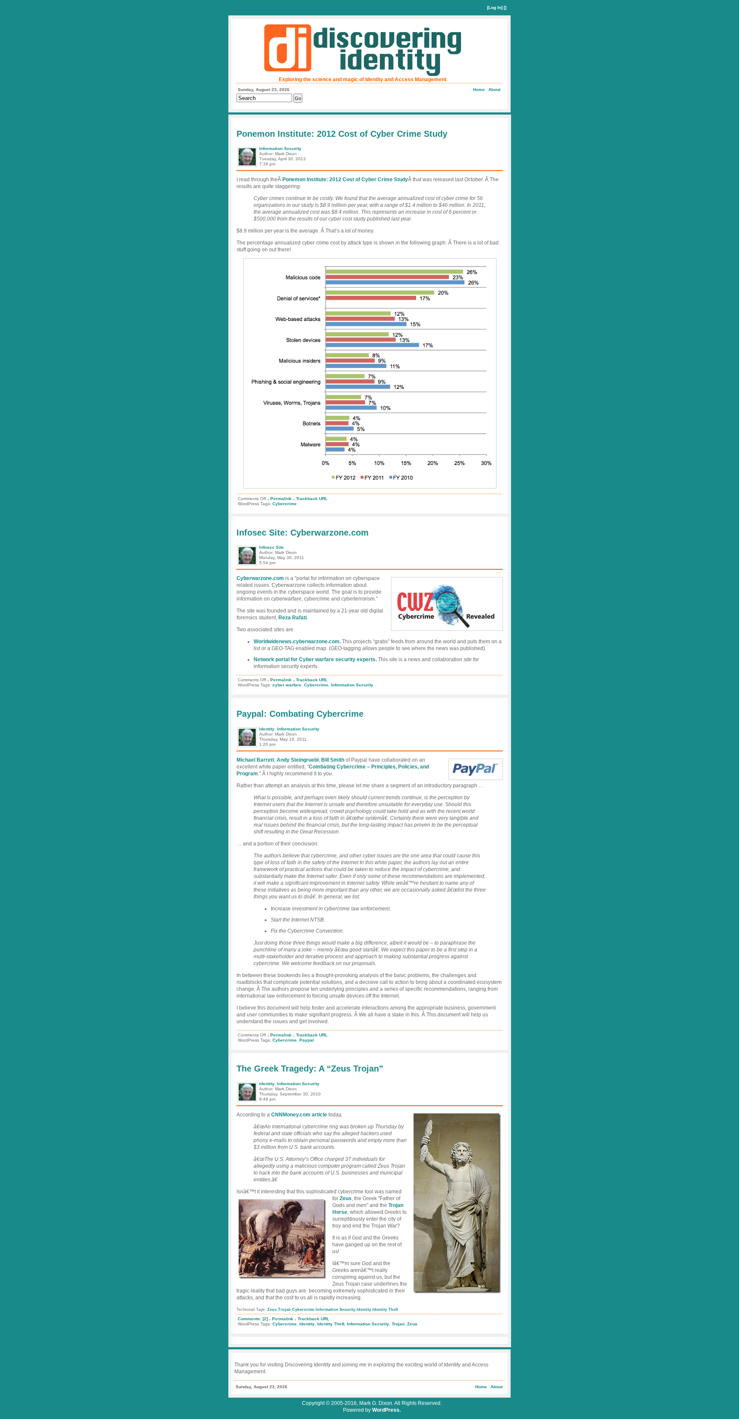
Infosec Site (271, 547)
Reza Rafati (292, 618)
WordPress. (386, 1410)
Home (479, 89)
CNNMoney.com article (299, 1115)
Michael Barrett (255, 760)
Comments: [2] (253, 1318)
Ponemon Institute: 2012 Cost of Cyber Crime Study (341, 133)
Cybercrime (284, 503)
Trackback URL (312, 498)
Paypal (306, 1040)
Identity (267, 729)
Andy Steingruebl (298, 760)
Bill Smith (332, 760)
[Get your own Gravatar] (247, 166)
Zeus (346, 1198)
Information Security (280, 148)
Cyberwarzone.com (260, 578)
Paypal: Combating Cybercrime (300, 713)
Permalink (281, 498)
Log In (494, 7)
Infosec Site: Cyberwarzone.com (302, 532)
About (494, 89)
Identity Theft (385, 1309)
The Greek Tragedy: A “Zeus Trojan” (309, 1068)
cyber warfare (287, 685)
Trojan (284, 1309)
